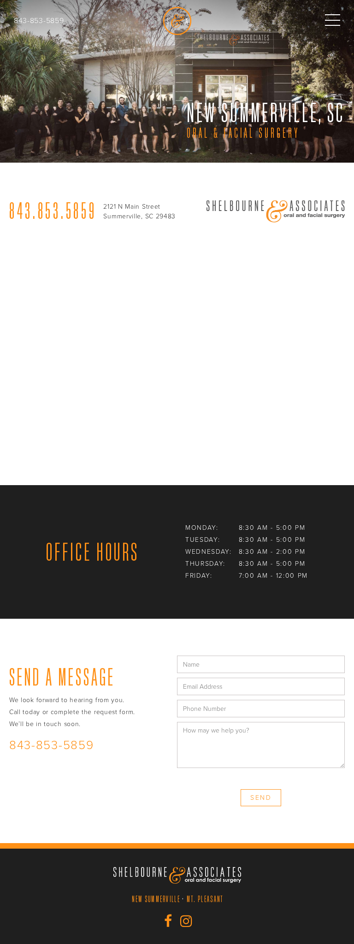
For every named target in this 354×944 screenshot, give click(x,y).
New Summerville (156, 898)
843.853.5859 (52, 211)
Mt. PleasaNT (205, 898)
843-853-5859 (39, 20)
